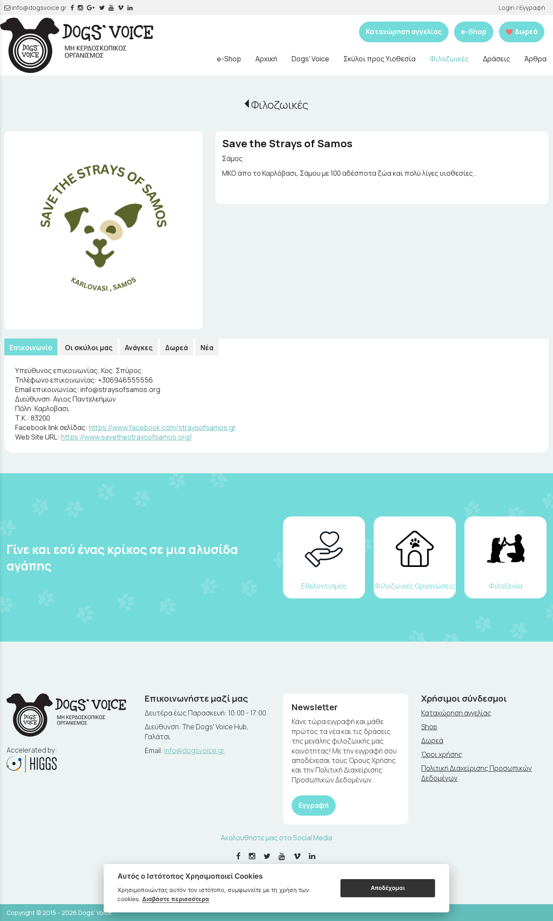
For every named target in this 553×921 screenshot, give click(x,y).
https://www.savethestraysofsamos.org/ (126, 437)
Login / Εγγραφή (522, 7)
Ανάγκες (139, 347)
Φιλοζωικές (279, 104)
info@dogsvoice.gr (38, 7)
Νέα (206, 347)
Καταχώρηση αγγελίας (404, 31)
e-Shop (473, 31)
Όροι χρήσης (441, 754)
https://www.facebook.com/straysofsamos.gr (162, 427)
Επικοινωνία (31, 347)
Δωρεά (176, 347)
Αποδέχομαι (388, 887)
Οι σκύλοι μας (88, 347)
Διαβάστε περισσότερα (175, 899)
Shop (429, 726)
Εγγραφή (314, 805)
